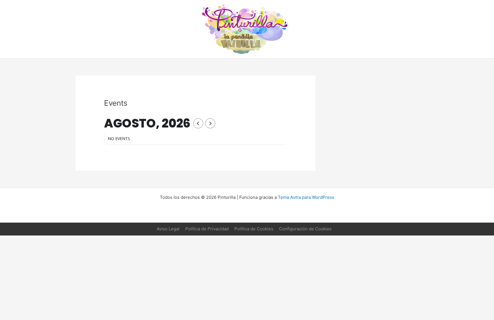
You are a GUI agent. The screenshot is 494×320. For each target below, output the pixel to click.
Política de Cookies (253, 228)
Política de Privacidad (207, 228)
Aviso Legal (168, 228)
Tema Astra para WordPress (306, 197)
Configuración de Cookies (305, 228)
